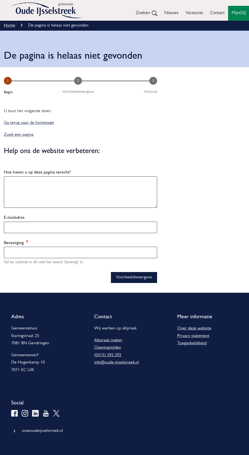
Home (9, 25)
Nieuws (171, 13)
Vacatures (194, 13)
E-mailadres (14, 217)
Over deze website (194, 328)
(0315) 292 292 (107, 355)
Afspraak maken (108, 340)
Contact (217, 13)
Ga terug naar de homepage (29, 123)
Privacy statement (193, 336)
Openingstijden (107, 348)
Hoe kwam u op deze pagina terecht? (37, 171)
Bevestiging (14, 242)
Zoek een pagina (19, 135)
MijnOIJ (239, 13)
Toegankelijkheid (192, 343)
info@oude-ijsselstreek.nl (116, 362)
